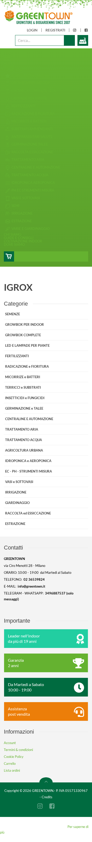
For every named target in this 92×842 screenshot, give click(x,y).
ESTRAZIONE (15, 524)
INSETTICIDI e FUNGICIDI (24, 398)
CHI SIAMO (12, 234)
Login (32, 30)
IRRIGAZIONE (15, 492)
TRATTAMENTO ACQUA (23, 440)
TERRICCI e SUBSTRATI (23, 387)
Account (10, 743)
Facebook (86, 31)
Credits (47, 797)
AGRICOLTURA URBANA (24, 450)
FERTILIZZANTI (17, 356)
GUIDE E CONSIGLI (18, 238)
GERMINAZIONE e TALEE (24, 408)
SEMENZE (12, 314)
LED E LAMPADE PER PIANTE (27, 345)
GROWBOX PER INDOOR (24, 324)
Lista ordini (12, 770)
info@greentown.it (31, 586)
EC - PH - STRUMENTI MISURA (28, 471)
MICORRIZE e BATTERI (22, 377)
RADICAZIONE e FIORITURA (27, 366)
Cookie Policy (14, 757)
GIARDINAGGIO (17, 503)
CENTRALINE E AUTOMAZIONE (29, 419)
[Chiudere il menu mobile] (5, 63)
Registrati (55, 30)
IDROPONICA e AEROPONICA (28, 461)
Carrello (10, 763)
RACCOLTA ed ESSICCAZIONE (28, 513)
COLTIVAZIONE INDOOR (23, 241)
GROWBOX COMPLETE (23, 335)
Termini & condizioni (18, 750)
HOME (9, 67)
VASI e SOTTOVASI (19, 482)
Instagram (75, 31)
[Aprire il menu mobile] (7, 57)
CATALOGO (12, 70)
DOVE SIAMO (14, 244)
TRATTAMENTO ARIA (21, 429)
